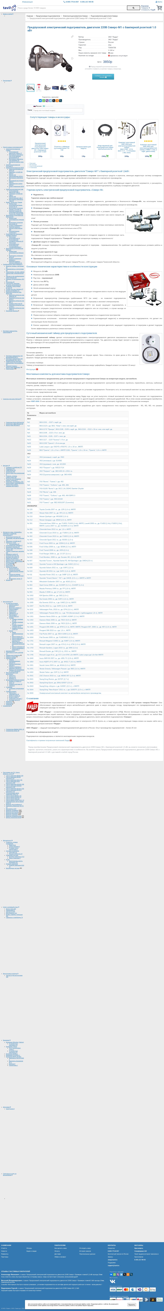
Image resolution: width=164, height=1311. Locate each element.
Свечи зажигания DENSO (15, 784)
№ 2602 (30, 683)
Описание (32, 163)
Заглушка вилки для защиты (83, 147)
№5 (28, 481)
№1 (28, 422)
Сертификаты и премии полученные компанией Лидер (48, 740)
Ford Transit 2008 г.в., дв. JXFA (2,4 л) (54, 550)
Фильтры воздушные (12, 811)
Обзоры (29, 1248)
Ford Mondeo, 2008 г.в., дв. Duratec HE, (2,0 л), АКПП (60, 557)
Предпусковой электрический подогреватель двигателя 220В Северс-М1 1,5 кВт (51, 1288)
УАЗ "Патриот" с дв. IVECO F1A (51, 468)
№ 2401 (30, 669)
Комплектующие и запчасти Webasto (15, 262)
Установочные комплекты (13, 1044)
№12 (29, 440)
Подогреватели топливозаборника (15, 246)
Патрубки (13, 852)
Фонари (8, 580)
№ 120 (29, 509)
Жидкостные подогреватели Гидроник (16, 219)
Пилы (11, 682)
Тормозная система (15, 698)
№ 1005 (30, 602)
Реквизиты (4, 1254)
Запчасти (10, 911)
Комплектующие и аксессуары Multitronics (13, 366)
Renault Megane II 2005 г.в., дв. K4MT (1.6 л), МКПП (59, 641)
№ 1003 (30, 599)
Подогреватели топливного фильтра (16, 240)
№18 (29, 492)
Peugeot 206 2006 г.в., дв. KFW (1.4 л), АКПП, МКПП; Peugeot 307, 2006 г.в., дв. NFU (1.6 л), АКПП (78, 627)
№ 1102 (30, 609)
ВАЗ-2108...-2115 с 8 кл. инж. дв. (52, 433)
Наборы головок (11, 656)
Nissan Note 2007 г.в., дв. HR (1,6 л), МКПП (56, 513)
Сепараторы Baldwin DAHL (15, 729)
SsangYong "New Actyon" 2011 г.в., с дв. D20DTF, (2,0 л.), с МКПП (64, 690)
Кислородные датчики (12, 868)
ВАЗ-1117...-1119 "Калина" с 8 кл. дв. (53, 440)
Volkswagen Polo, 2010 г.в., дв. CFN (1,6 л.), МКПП (59, 609)
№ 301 (29, 523)
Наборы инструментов (13, 655)
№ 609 (29, 568)
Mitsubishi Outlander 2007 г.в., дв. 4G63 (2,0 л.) (57, 581)
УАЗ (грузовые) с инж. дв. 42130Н (52, 464)
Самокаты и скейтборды (14, 917)
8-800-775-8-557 (72, 2)
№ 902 (29, 588)
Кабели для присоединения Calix (16, 197)
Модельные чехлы (15, 578)
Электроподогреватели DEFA (15, 167)
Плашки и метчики (15, 684)
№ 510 (29, 557)
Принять (131, 1304)
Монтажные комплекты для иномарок (16, 159)
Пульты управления (15, 225)
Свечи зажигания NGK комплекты (13, 782)
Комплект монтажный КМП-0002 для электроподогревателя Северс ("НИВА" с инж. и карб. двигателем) (148, 148)
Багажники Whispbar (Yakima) (15, 1042)
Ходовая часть (14, 700)
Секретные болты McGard (15, 422)
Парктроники (10, 368)
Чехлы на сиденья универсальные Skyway (16, 576)
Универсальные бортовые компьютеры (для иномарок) (14, 363)
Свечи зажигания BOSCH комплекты (13, 790)
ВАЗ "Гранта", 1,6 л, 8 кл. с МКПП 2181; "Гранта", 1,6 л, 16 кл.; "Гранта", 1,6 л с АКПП (72, 450)
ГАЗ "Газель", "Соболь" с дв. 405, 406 (54, 485)
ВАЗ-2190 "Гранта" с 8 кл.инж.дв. (52, 443)
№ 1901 (30, 665)
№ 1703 (30, 648)
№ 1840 (30, 658)
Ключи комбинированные (17, 634)
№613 (29, 578)
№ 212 (29, 520)
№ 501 (29, 543)
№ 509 (29, 554)
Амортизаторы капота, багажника (16, 861)
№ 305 (29, 533)
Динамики (10, 468)
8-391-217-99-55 (86, 2)
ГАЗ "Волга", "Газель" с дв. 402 (51, 481)
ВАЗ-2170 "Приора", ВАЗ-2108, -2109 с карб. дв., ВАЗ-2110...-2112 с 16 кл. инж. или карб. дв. (75, 429)
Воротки (12, 606)
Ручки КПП (9, 564)
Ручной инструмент (12, 603)
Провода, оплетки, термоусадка (11, 476)
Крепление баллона (12, 311)
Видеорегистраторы (13, 537)
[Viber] (47, 100)
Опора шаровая (14, 846)
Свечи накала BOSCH (13, 796)
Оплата (57, 1251)
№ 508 (29, 550)
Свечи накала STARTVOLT (15, 800)
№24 (29, 461)
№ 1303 (30, 623)
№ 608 (29, 564)
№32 (29, 443)
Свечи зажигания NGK (14, 780)
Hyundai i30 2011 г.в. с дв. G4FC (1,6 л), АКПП (57, 571)
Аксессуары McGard (13, 425)
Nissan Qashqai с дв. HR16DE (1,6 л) (53, 516)
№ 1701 (30, 641)
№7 (28, 457)
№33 (29, 471)
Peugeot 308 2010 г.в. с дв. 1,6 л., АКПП (54, 630)
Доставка (58, 1254)
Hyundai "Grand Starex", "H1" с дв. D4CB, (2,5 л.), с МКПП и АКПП (65, 578)
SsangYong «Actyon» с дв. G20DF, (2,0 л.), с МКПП (59, 686)
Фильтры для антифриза (14, 804)
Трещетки (12, 612)
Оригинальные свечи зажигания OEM (12, 793)
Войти (160, 2)
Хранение (9, 704)
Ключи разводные (18, 638)
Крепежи (12, 1064)
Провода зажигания (12, 864)
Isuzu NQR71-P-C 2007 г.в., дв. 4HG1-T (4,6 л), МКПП (60, 662)
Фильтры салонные (12, 814)
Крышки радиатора (15, 853)
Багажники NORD (12, 1053)
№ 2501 (30, 676)
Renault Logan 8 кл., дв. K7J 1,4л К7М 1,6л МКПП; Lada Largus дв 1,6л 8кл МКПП (71, 655)
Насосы (12, 677)
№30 (29, 499)
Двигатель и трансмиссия (14, 693)
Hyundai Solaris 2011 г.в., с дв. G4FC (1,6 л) (56, 568)
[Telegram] (50, 100)
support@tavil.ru (113, 1265)
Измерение (9, 703)
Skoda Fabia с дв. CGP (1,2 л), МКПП (54, 672)
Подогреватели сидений (14, 545)
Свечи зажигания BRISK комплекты (13, 777)
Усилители (10, 471)
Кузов (7, 859)
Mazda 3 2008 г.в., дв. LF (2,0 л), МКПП (54, 592)
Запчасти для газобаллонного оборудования (15, 276)
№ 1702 (30, 644)
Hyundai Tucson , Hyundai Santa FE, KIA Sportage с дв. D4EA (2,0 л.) (66, 561)
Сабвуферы (11, 470)
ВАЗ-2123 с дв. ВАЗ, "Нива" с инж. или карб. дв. (58, 426)
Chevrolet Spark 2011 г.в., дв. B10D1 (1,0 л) (56, 540)
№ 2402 (30, 672)
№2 (28, 426)
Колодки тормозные (16, 856)
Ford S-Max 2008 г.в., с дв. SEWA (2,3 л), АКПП (57, 547)
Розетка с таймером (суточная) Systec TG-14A (62, 148)
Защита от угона (11, 542)
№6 (28, 485)
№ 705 (29, 581)
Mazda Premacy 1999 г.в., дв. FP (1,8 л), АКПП (57, 588)
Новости (4, 1251)
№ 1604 (30, 637)
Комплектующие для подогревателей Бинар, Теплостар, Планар (16, 212)
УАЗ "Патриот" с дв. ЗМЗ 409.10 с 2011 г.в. (56, 471)
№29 (29, 468)
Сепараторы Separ (12, 730)
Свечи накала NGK (12, 798)
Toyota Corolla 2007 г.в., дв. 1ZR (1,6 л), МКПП (57, 509)
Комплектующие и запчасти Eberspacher (15, 228)
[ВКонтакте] (40, 100)
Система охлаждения (12, 851)
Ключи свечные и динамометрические (18, 644)
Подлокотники (10, 562)
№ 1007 (30, 606)
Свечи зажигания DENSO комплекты (13, 786)
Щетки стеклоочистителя (13, 817)
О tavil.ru (4, 1248)
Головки (11, 618)
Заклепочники (14, 605)
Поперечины (13, 1065)
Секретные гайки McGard (14, 424)
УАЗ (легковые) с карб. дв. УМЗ (51, 457)
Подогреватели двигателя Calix (14, 191)
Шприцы (12, 678)
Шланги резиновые (12, 290)
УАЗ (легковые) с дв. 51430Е (50, 461)
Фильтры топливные (12, 810)
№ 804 (29, 585)
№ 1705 (30, 655)
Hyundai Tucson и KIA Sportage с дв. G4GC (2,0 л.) (59, 564)
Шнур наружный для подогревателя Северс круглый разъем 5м (105, 147)
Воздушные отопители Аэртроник (16, 223)
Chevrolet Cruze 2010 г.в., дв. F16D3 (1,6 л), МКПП (59, 536)
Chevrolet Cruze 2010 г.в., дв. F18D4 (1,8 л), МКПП (59, 533)
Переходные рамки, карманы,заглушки (12, 485)
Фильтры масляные (12, 813)
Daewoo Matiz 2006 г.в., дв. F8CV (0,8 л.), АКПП (58, 623)
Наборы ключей (11, 658)
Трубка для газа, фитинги (14, 289)
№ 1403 (30, 630)
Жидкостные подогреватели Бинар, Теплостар (15, 205)
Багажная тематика (13, 547)
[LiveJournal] (60, 100)
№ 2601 (30, 679)
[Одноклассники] (57, 100)
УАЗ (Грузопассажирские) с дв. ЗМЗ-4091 (55, 475)
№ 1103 (30, 613)
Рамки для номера (12, 558)
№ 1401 (30, 627)
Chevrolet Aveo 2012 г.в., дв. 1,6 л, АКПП (55, 529)
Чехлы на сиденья (11, 567)
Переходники (13, 609)
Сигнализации (14, 544)
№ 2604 (30, 690)
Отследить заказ (85, 1248)
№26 (29, 464)
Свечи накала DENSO (13, 797)
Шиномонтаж (10, 651)
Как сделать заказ (61, 1248)
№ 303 (29, 540)
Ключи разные (17, 636)
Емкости (12, 675)
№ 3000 (30, 693)
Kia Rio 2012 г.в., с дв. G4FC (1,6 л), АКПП (55, 606)
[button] (72, 36)
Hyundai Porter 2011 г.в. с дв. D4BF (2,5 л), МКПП (58, 575)
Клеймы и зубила (15, 681)
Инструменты (11, 913)
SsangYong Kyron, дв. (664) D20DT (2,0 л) (55, 683)
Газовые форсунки (15, 303)
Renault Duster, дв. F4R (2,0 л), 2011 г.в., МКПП (57, 651)
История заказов (85, 1251)
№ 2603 (30, 686)
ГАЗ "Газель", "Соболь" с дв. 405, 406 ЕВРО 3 (57, 495)
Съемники (9, 687)
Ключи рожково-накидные (17, 640)
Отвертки (13, 610)
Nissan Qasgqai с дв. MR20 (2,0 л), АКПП (55, 520)
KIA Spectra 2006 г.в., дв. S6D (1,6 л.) (53, 595)
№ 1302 (30, 620)
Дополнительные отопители (14, 231)
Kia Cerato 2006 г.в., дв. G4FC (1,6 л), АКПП (56, 599)
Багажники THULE (11, 1046)
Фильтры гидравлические (13, 816)
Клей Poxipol (10, 1109)
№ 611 (29, 575)
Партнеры (4, 1257)
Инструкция (31, 369)
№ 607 (29, 561)
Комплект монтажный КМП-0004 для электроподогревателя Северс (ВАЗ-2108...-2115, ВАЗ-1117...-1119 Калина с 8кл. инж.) (126, 147)
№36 (29, 450)
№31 (29, 502)
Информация (27, 2)
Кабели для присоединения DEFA (16, 175)
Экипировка (10, 910)
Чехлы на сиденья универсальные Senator (16, 571)
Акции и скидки (31, 1251)
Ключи (11, 631)
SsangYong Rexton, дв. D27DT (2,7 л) (54, 679)
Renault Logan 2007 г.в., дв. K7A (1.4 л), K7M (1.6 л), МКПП (62, 644)
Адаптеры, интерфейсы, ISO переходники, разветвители (15, 482)
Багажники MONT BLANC (13, 1056)
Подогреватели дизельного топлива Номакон (14, 234)
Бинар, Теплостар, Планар (14, 202)
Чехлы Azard (14, 568)
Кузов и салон (14, 697)
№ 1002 (30, 595)
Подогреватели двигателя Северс (15, 152)
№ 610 (29, 571)
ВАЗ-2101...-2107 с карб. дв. (50, 422)
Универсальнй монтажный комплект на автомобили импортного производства (70, 693)
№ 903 (29, 592)
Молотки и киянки (15, 607)
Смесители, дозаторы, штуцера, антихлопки (13, 284)
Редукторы (10, 282)
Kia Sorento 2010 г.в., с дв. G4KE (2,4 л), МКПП (57, 602)
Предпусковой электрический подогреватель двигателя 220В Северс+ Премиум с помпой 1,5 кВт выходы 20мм (64, 1274)
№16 (29, 488)
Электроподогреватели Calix (14, 189)
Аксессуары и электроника (14, 561)
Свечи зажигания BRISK (14, 775)
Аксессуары (11, 909)
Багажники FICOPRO (13, 1055)
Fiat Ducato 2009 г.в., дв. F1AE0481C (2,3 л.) (56, 637)
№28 (29, 495)
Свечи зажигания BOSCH (15, 788)
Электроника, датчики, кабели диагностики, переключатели (15, 273)
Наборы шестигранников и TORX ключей (16, 670)
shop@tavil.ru (112, 1260)
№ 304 (29, 529)
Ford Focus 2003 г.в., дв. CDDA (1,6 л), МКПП (57, 543)
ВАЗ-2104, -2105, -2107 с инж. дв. (52, 436)
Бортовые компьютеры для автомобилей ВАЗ (14, 356)
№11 (29, 436)
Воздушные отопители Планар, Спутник (16, 208)
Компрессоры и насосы (13, 560)
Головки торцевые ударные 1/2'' (17, 625)
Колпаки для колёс (12, 557)
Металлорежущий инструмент (15, 680)
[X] (53, 100)
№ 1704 (30, 651)
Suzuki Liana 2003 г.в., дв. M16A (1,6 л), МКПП (57, 665)
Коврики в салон (12, 554)
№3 (28, 429)
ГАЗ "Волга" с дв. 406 (47, 492)
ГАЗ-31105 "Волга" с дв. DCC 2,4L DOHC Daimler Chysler (61, 488)
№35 (29, 447)
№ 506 (29, 547)
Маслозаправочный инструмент (12, 673)
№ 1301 (30, 616)
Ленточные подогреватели (14, 237)
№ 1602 (30, 634)
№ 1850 (30, 662)
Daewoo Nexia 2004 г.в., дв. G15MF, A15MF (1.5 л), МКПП (61, 616)
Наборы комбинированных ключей (14, 661)
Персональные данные (87, 1254)
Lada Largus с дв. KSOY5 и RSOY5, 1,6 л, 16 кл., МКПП (61, 447)
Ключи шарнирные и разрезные (18, 648)
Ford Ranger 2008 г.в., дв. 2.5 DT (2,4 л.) (55, 554)
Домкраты (9, 701)
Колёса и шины (14, 695)
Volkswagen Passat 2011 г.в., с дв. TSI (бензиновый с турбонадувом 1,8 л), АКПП (71, 613)
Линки (12, 845)
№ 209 (29, 513)
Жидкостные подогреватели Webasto (16, 253)
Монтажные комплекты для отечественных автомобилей (16, 156)
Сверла (12, 685)
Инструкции (33, 164)
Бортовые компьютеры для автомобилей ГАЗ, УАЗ (14, 359)
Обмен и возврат (60, 1257)
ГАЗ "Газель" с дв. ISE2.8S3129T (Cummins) (56, 502)
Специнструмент (11, 691)
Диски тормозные (15, 858)
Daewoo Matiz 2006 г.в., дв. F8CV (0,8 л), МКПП (58, 620)
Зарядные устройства (13, 541)
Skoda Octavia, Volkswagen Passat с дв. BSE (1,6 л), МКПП (62, 669)
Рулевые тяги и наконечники (13, 848)
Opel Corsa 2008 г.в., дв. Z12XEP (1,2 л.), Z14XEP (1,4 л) (61, 585)
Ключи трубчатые (18, 646)
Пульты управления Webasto (15, 259)
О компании (33, 167)
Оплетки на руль (12, 555)
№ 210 (29, 516)
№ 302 (29, 536)
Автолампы (11, 809)
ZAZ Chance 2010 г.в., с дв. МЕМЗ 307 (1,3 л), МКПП (60, 676)
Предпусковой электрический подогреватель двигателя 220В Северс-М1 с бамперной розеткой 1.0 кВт (40, 148)
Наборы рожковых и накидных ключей (15, 667)
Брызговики (9, 565)
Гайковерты (13, 613)
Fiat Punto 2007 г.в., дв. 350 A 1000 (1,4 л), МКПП (58, 634)
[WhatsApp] (43, 100)
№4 (28, 433)
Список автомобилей (35, 166)
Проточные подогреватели (14, 243)
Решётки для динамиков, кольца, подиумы (13, 479)
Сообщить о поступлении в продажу (103, 76)
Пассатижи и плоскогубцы (14, 615)
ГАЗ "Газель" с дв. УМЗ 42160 (51, 499)
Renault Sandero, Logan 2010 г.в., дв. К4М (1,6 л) (58, 648)
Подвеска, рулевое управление (12, 843)
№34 (29, 475)
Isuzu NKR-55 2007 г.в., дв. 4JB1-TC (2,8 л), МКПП (59, 658)
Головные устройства (14, 467)
